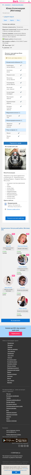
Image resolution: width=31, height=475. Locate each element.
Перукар (10, 347)
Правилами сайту (22, 470)
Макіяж (9, 372)
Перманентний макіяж (13, 370)
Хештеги (8, 416)
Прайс (5, 20)
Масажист (10, 345)
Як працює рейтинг (11, 404)
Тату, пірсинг (10, 380)
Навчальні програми (11, 414)
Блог (7, 410)
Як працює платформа (12, 396)
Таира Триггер (23, 308)
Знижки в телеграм (11, 420)
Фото (18, 20)
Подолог (10, 357)
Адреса (12, 20)
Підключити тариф (15, 143)
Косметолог (11, 343)
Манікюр (9, 382)
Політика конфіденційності (13, 400)
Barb (15, 1)
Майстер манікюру (13, 349)
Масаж (9, 378)
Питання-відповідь (11, 408)
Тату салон (11, 355)
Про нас (8, 393)
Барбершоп (11, 353)
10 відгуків (19, 273)
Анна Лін (8, 246)
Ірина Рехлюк (8, 287)
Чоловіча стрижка (12, 364)
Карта (8, 418)
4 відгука (19, 294)
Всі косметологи (15, 320)
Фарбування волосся (13, 368)
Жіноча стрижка (11, 366)
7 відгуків (4, 253)
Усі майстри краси (12, 361)
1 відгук (4, 294)
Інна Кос (22, 287)
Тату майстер (11, 351)
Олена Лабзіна (23, 266)
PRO (13, 234)
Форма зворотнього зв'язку (13, 434)
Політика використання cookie (14, 406)
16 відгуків (19, 253)
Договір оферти (10, 402)
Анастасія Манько (22, 246)
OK (16, 472)
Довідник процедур (11, 412)
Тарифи (8, 398)
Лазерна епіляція (12, 374)
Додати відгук (9, 17)
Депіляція (9, 376)
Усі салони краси (11, 359)
